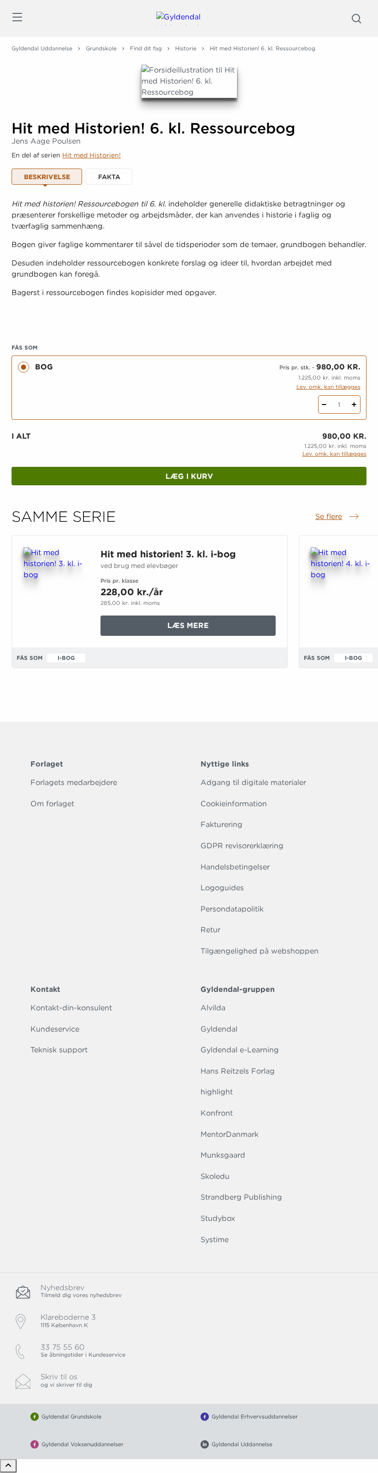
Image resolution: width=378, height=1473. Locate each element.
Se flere (337, 517)
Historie (185, 48)
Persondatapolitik (232, 909)
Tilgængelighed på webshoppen (260, 951)
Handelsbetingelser (235, 867)
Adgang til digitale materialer (253, 782)
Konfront (217, 1113)
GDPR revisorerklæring (242, 845)
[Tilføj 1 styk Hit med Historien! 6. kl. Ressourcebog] (354, 404)
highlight (217, 1091)
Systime (215, 1239)
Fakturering (221, 824)
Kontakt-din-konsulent (71, 1007)
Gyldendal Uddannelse (42, 48)
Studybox (218, 1218)
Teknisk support (59, 1049)
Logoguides (222, 887)
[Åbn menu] (17, 18)
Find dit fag (146, 48)
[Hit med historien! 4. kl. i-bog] (342, 591)
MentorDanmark (230, 1134)
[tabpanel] (189, 260)
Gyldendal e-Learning (240, 1049)
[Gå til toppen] (8, 1466)
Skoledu (215, 1176)
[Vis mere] (189, 315)
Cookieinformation (234, 803)
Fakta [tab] (109, 177)
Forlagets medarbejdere (73, 782)
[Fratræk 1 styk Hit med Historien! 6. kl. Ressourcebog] (324, 404)
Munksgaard (223, 1155)
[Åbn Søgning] (356, 18)
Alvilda (213, 1007)
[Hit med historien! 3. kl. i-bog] (55, 591)
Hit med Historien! (91, 155)
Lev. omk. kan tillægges (328, 386)
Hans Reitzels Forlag (238, 1071)
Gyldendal (219, 1029)
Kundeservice (54, 1029)
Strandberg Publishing (241, 1197)
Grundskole (101, 48)
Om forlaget (52, 803)
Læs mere (210, 628)
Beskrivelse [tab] (47, 177)
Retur (210, 929)
